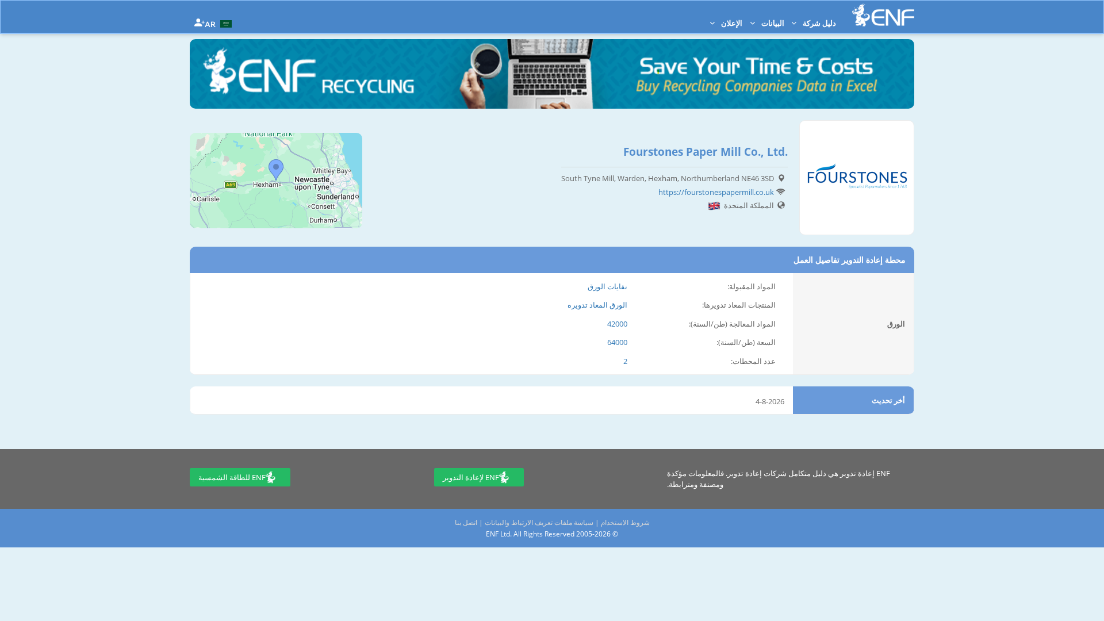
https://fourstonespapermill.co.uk (716, 192)
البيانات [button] (772, 23)
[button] (220, 23)
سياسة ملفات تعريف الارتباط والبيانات (539, 522)
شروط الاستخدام (625, 522)
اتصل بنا (466, 522)
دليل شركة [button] (818, 23)
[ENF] (883, 15)
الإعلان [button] (730, 23)
